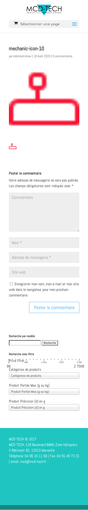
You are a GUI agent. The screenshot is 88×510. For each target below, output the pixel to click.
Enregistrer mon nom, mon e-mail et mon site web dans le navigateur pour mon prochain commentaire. (44, 290)
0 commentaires (62, 56)
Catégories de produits (25, 369)
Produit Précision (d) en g (27, 401)
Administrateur (22, 56)
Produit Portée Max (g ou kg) (29, 385)
